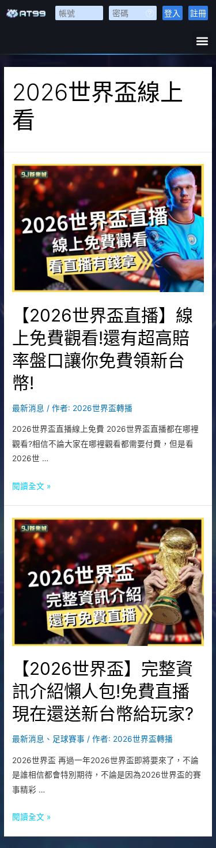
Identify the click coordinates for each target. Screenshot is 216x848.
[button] (201, 40)
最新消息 (28, 408)
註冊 (198, 13)
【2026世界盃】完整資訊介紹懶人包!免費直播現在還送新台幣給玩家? (103, 691)
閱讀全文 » (31, 486)
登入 (172, 13)
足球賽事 (68, 739)
